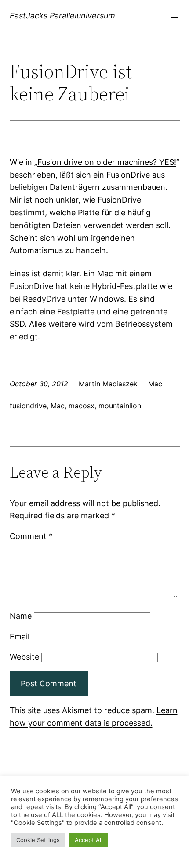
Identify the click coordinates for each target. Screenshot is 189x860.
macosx (81, 405)
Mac (155, 383)
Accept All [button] (88, 839)
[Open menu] (174, 16)
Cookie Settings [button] (38, 839)
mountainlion (119, 405)
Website (24, 656)
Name (21, 616)
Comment (31, 536)
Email (19, 636)
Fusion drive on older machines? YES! (106, 162)
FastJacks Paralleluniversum (62, 15)
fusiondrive (28, 405)
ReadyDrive (44, 298)
